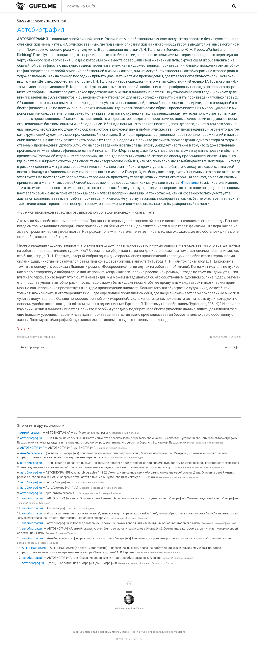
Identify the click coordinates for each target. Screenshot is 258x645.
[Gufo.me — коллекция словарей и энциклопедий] (36, 6)
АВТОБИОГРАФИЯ (32, 448)
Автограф (231, 347)
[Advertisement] (129, 383)
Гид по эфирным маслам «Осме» (111, 631)
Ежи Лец (85, 631)
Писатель (190, 183)
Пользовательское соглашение (165, 631)
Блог (75, 631)
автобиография (31, 438)
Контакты (138, 631)
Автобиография (31, 432)
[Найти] (234, 6)
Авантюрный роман (32, 347)
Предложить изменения (227, 336)
